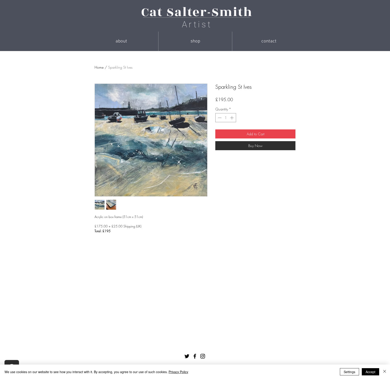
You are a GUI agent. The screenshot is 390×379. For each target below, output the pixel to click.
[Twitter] (187, 356)
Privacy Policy (178, 372)
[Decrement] (219, 117)
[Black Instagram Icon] (203, 356)
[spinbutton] (225, 117)
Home (99, 67)
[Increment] (232, 117)
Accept (370, 372)
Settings (349, 372)
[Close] (384, 371)
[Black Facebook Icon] (195, 356)
